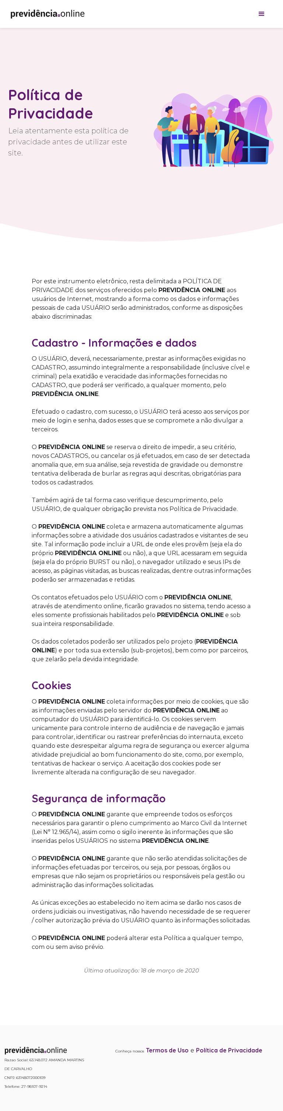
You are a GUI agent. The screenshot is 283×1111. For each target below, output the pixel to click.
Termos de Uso (167, 1050)
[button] (262, 14)
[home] (47, 14)
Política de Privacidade (229, 1050)
